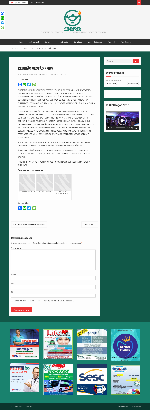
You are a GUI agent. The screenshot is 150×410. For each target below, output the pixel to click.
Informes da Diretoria (59, 74)
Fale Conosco (126, 42)
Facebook (111, 42)
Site (12, 292)
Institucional (34, 42)
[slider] (120, 127)
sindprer (44, 74)
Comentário (16, 248)
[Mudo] (132, 128)
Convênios (78, 42)
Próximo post (88, 224)
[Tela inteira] (136, 128)
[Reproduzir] (109, 128)
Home (21, 42)
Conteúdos (49, 42)
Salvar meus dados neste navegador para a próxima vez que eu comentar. (44, 301)
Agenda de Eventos (95, 42)
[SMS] (2, 27)
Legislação (64, 42)
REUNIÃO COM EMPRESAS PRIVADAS (30, 224)
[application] (122, 121)
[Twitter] (2, 22)
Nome (14, 274)
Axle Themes (136, 406)
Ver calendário (132, 83)
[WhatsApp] (2, 18)
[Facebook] (2, 13)
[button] (111, 83)
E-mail (14, 283)
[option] (38, 2)
